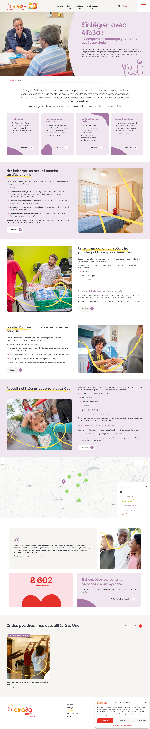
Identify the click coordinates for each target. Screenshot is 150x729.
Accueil (11, 80)
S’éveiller (70, 705)
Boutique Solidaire (127, 501)
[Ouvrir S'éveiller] (60, 8)
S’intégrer (70, 711)
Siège (123, 515)
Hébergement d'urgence (129, 506)
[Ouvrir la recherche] (132, 6)
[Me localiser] (146, 487)
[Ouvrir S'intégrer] (80, 8)
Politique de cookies (117, 725)
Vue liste (142, 463)
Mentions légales (127, 725)
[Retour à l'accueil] (21, 710)
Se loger (70, 708)
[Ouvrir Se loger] (70, 8)
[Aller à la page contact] (119, 6)
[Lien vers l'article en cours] (28, 657)
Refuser (122, 721)
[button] (146, 702)
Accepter (105, 721)
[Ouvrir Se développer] (92, 8)
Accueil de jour (126, 496)
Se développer (72, 714)
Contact (70, 717)
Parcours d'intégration (128, 510)
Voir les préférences (139, 721)
